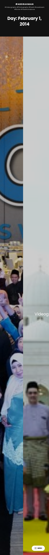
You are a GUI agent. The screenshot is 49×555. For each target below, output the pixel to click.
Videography (26, 314)
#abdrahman (24, 4)
